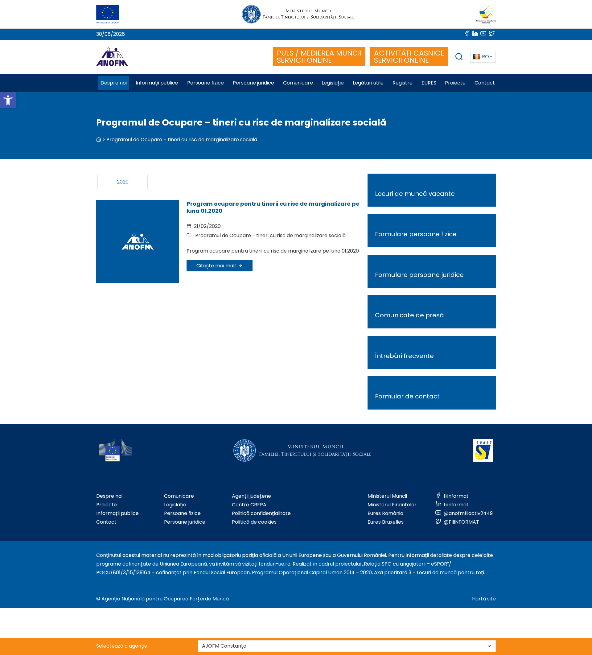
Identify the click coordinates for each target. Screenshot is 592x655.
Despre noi (109, 496)
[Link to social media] (467, 34)
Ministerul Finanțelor (392, 504)
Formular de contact (407, 396)
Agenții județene (251, 496)
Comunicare (179, 496)
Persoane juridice (184, 521)
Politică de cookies (254, 521)
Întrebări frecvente (404, 356)
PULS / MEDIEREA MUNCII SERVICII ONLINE (319, 56)
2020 (123, 181)
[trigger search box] (459, 57)
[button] (8, 100)
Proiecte (106, 504)
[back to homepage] (98, 139)
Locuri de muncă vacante (415, 193)
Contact (106, 521)
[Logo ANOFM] (112, 56)
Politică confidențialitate (261, 513)
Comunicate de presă (409, 315)
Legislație (175, 504)
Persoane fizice (182, 513)
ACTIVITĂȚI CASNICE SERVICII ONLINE (409, 56)
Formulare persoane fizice (416, 234)
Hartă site (484, 598)
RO (485, 56)
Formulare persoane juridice (419, 274)
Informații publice (117, 513)
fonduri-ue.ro (274, 563)
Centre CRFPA (249, 504)
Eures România (385, 513)
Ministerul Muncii (387, 496)
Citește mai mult (217, 265)
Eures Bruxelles (386, 521)
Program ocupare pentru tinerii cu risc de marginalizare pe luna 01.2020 (273, 207)
